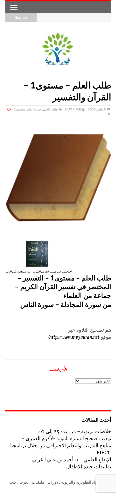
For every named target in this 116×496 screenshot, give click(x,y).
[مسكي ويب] (58, 49)
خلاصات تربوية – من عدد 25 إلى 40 (74, 431)
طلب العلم (50, 109)
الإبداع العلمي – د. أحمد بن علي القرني (71, 460)
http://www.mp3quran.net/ (73, 337)
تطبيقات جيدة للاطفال (88, 467)
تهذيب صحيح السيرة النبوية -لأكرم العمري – (66, 438)
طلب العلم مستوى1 (27, 109)
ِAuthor (72, 109)
